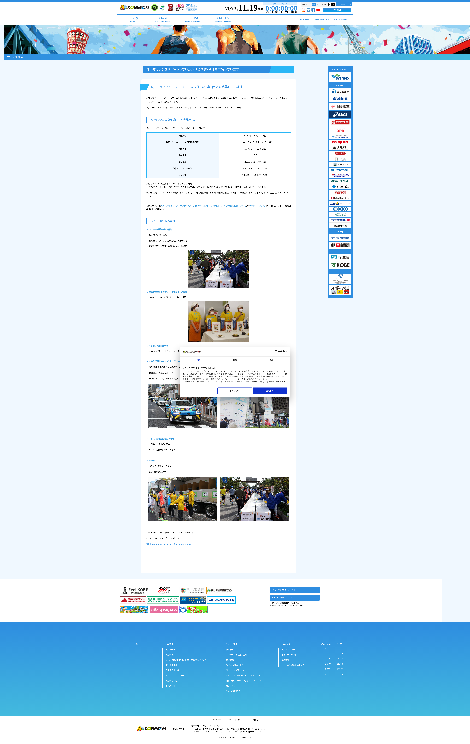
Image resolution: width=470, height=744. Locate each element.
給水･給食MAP (233, 691)
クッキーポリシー (234, 720)
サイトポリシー (218, 720)
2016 (340, 659)
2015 (328, 659)
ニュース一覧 (132, 19)
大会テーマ (170, 650)
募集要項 (230, 650)
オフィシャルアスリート (175, 675)
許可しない (234, 391)
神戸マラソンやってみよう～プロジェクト (243, 681)
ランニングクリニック (235, 670)
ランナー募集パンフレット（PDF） (284, 590)
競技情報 (230, 660)
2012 (340, 648)
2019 (328, 669)
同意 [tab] (198, 360)
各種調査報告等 (172, 670)
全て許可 (270, 391)
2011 (327, 648)
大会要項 (169, 655)
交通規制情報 (171, 665)
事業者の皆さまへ (341, 20)
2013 (328, 653)
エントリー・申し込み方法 (236, 655)
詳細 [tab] (235, 360)
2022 (340, 674)
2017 (328, 664)
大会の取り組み (172, 681)
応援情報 (285, 660)
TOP (8, 57)
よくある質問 (305, 20)
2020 (340, 669)
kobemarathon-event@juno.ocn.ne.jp (170, 544)
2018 (340, 664)
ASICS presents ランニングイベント (243, 675)
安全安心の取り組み (235, 665)
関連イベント (231, 686)
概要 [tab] (272, 360)
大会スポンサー (288, 650)
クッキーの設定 (251, 720)
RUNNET (337, 10)
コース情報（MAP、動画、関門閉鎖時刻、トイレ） (186, 660)
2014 (340, 653)
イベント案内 (171, 686)
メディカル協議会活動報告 (293, 665)
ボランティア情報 (289, 655)
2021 (328, 674)
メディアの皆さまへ (321, 20)
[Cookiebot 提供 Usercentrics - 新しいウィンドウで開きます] (276, 352)
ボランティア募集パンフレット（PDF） (286, 598)
